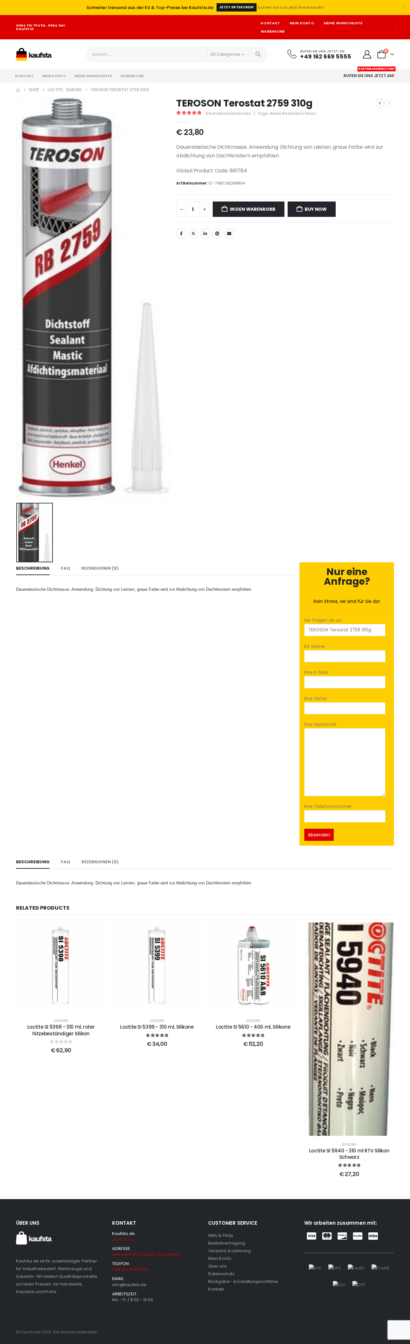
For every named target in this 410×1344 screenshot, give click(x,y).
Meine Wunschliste (343, 23)
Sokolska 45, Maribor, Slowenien (146, 1254)
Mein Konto (302, 23)
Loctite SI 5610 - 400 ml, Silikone (253, 1027)
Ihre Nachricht (320, 724)
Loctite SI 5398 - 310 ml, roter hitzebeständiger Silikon (60, 1030)
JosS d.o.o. (123, 1239)
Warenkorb (272, 31)
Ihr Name (314, 646)
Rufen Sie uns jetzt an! (369, 74)
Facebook (181, 233)
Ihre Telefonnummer (328, 806)
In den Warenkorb (252, 209)
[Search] (258, 54)
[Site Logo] (34, 54)
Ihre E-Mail (316, 672)
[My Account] (367, 54)
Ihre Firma (315, 698)
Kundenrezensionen (228, 113)
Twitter (193, 233)
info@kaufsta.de (129, 1285)
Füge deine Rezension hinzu (287, 113)
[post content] (61, 967)
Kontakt (270, 23)
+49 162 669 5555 (130, 1269)
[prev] (379, 103)
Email (229, 233)
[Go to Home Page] (18, 90)
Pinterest (217, 233)
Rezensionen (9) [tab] (100, 568)
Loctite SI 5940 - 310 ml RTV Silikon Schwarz (349, 1153)
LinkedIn (205, 233)
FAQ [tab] (65, 568)
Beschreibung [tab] (33, 568)
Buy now (316, 209)
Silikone (61, 1020)
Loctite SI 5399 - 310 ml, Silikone (156, 1027)
